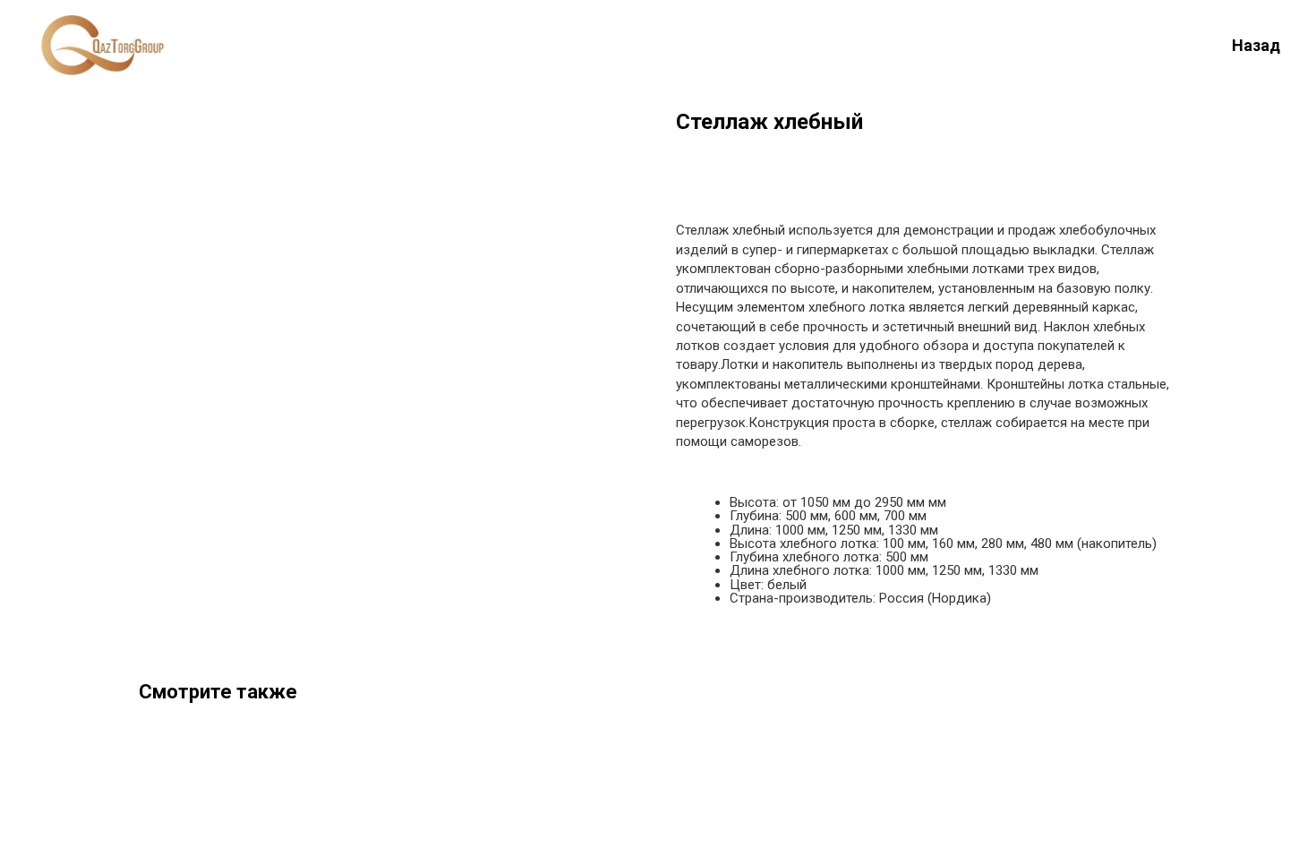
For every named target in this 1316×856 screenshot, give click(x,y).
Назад (1256, 45)
